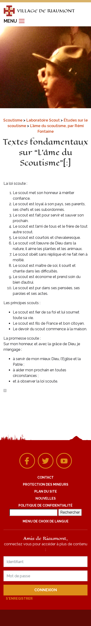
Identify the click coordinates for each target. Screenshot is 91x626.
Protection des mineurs (45, 484)
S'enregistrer (19, 598)
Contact (45, 477)
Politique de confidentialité (45, 505)
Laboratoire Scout (43, 120)
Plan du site (45, 491)
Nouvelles (45, 498)
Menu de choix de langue (46, 521)
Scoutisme (13, 120)
